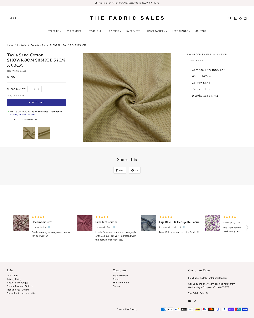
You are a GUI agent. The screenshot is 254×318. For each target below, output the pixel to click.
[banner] (127, 17)
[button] (247, 227)
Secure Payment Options (20, 286)
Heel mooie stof (42, 222)
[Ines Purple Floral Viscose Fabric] (212, 223)
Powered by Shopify (127, 309)
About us (117, 279)
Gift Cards (12, 275)
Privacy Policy (14, 279)
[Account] (235, 18)
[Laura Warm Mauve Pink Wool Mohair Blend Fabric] (84, 223)
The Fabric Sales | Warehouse (46, 111)
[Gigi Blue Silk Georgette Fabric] (148, 223)
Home (10, 45)
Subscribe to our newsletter (21, 293)
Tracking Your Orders (18, 289)
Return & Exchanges (17, 282)
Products (21, 45)
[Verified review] (49, 227)
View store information (24, 119)
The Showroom (121, 282)
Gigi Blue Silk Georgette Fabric (179, 222)
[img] (230, 18)
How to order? (120, 275)
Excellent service (106, 222)
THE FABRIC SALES (16, 71)
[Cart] (245, 18)
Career (116, 286)
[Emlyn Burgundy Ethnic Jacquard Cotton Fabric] (21, 223)
